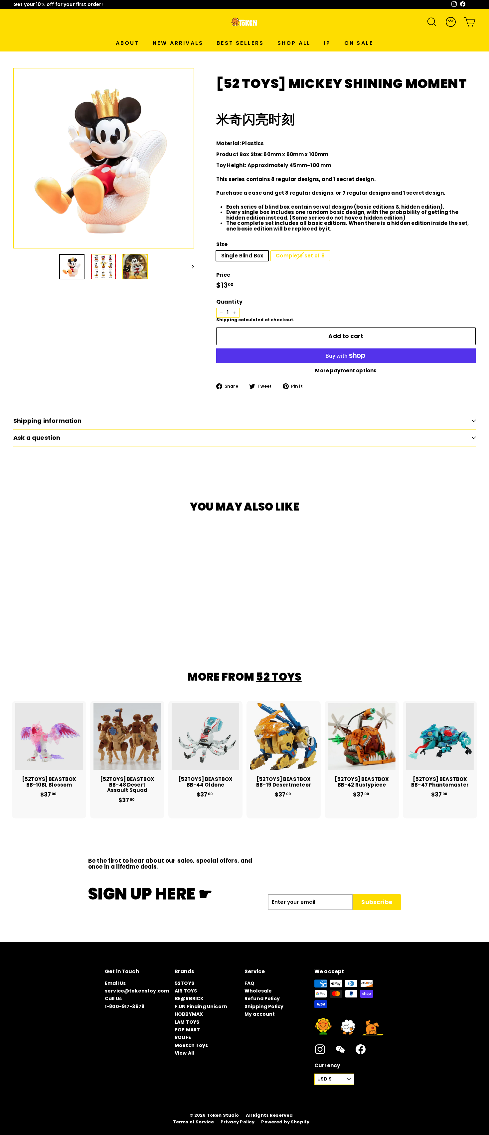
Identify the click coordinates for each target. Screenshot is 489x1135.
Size (222, 244)
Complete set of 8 (300, 255)
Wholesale (258, 991)
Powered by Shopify (285, 1122)
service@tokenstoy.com (137, 991)
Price (223, 275)
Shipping (226, 320)
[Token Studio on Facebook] (361, 1049)
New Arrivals (178, 43)
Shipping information (47, 421)
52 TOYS (278, 676)
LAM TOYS (187, 1022)
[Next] (190, 266)
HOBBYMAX (189, 1014)
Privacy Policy (237, 1122)
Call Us (113, 998)
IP (327, 43)
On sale (358, 43)
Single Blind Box (242, 255)
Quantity (229, 302)
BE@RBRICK (189, 998)
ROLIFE (183, 1037)
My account (259, 1014)
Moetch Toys (191, 1045)
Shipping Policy (263, 1006)
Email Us (115, 983)
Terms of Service (193, 1122)
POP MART (187, 1029)
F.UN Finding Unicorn (201, 1006)
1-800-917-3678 (124, 1006)
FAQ (249, 983)
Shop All (294, 43)
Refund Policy (262, 998)
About (127, 43)
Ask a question (37, 437)
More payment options (346, 371)
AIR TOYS (186, 991)
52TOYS (184, 983)
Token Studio (223, 1115)
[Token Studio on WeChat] (340, 1049)
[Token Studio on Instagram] (320, 1049)
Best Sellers (240, 43)
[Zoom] (104, 158)
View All (184, 1053)
